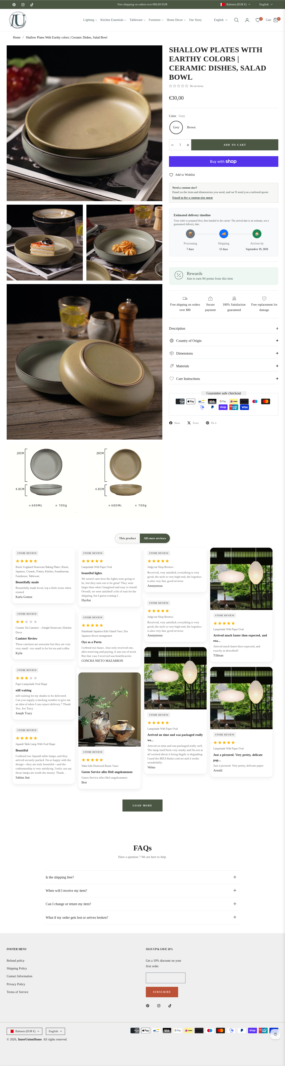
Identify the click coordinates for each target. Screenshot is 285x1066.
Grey (176, 127)
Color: (177, 116)
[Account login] (247, 20)
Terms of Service (17, 992)
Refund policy (15, 960)
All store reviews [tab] (155, 538)
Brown (191, 127)
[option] (84, 123)
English (264, 4)
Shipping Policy (17, 968)
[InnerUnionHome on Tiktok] (171, 1005)
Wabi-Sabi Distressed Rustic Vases (99, 765)
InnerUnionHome (30, 1039)
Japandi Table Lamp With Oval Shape (35, 744)
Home (16, 37)
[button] (236, 20)
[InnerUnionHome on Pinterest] (149, 1005)
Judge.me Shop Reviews (160, 567)
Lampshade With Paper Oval (96, 567)
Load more (143, 805)
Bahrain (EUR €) (236, 4)
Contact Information (19, 976)
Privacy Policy (16, 984)
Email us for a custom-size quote (192, 197)
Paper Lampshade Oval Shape (31, 684)
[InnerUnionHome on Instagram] (160, 1005)
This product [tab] (127, 538)
